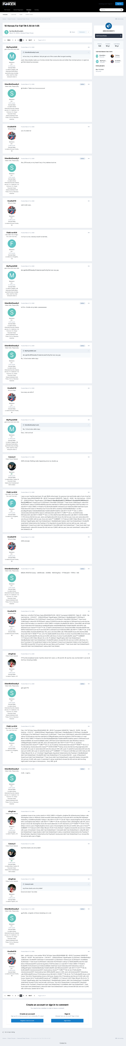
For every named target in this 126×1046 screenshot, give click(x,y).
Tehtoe (117, 55)
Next (30, 40)
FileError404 (12, 233)
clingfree (12, 654)
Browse (29, 10)
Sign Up (119, 3)
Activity (36, 10)
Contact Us (63, 1043)
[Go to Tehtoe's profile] (112, 56)
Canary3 (11, 457)
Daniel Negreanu (18, 10)
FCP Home (7, 10)
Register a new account (27, 1020)
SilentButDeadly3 (17, 31)
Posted (27, 47)
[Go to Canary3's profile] (12, 466)
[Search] (121, 9)
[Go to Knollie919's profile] (12, 136)
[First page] (5, 40)
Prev (8, 40)
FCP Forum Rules (101, 35)
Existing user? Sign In (106, 4)
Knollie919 (12, 127)
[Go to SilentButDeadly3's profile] (6, 32)
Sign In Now (67, 1020)
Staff (21, 14)
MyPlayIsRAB (11, 47)
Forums (5, 14)
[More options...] (89, 47)
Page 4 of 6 (41, 40)
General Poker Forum (27, 33)
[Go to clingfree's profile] (12, 663)
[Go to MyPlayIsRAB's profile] (12, 56)
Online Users (29, 14)
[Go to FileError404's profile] (12, 243)
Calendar (13, 14)
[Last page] (34, 40)
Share (73, 32)
